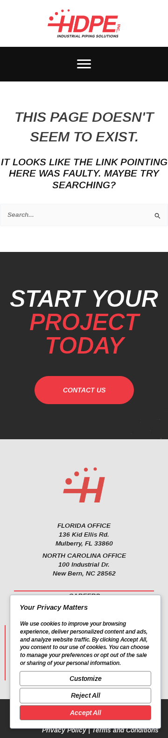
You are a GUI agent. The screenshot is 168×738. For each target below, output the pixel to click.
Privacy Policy (64, 730)
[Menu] (84, 64)
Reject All (85, 695)
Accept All (85, 712)
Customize (86, 678)
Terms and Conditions (125, 730)
